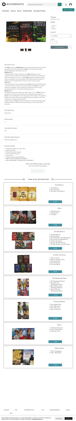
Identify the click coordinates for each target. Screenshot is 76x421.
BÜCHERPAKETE (15, 4)
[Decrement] (52, 42)
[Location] (59, 4)
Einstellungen (59, 418)
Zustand (53, 32)
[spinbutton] (54, 42)
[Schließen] (74, 418)
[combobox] (61, 36)
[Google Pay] (61, 51)
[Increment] (56, 42)
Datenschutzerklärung (37, 419)
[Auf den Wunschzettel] (69, 47)
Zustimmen (68, 418)
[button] (66, 4)
